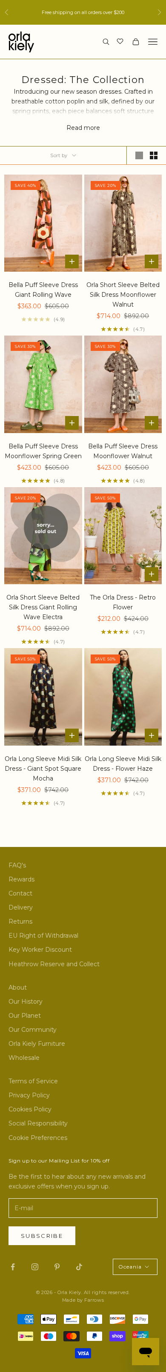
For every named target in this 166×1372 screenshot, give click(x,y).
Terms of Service (33, 1081)
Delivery (21, 907)
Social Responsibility (38, 1123)
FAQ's (17, 865)
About (18, 987)
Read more (83, 128)
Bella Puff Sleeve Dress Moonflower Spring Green (43, 451)
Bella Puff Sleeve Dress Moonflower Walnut (122, 451)
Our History (26, 1001)
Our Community (33, 1029)
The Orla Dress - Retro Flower (123, 602)
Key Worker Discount (40, 949)
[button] (121, 41)
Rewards (21, 879)
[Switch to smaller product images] (153, 155)
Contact (20, 893)
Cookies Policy (30, 1109)
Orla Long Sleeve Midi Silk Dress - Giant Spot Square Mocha (43, 768)
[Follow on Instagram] (35, 1267)
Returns (20, 921)
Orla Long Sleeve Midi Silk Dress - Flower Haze (123, 763)
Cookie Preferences (38, 1138)
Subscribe (42, 1235)
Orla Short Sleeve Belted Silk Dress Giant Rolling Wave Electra (43, 607)
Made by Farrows (83, 1300)
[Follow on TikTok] (79, 1267)
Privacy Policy (29, 1095)
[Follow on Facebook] (13, 1267)
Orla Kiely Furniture (37, 1044)
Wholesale (24, 1058)
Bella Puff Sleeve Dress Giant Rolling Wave (43, 290)
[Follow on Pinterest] (57, 1267)
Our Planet (25, 1015)
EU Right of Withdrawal (43, 935)
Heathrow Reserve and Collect (54, 964)
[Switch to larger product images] (139, 155)
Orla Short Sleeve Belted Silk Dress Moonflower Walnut (123, 294)
